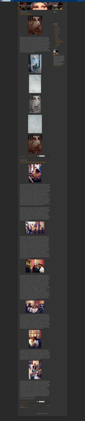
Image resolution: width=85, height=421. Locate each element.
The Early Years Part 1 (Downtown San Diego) (33, 162)
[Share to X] (42, 156)
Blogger (47, 413)
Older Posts (48, 405)
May (56, 36)
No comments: (34, 401)
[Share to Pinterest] (44, 156)
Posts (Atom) (26, 407)
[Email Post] (37, 401)
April (56, 37)
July (56, 34)
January (56, 45)
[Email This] (39, 156)
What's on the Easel (25, 14)
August (56, 33)
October (56, 30)
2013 (55, 25)
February (56, 43)
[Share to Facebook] (43, 156)
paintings (24, 157)
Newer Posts (22, 405)
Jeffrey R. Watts (57, 54)
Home (35, 405)
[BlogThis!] (40, 156)
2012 (55, 26)
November (57, 29)
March (56, 38)
